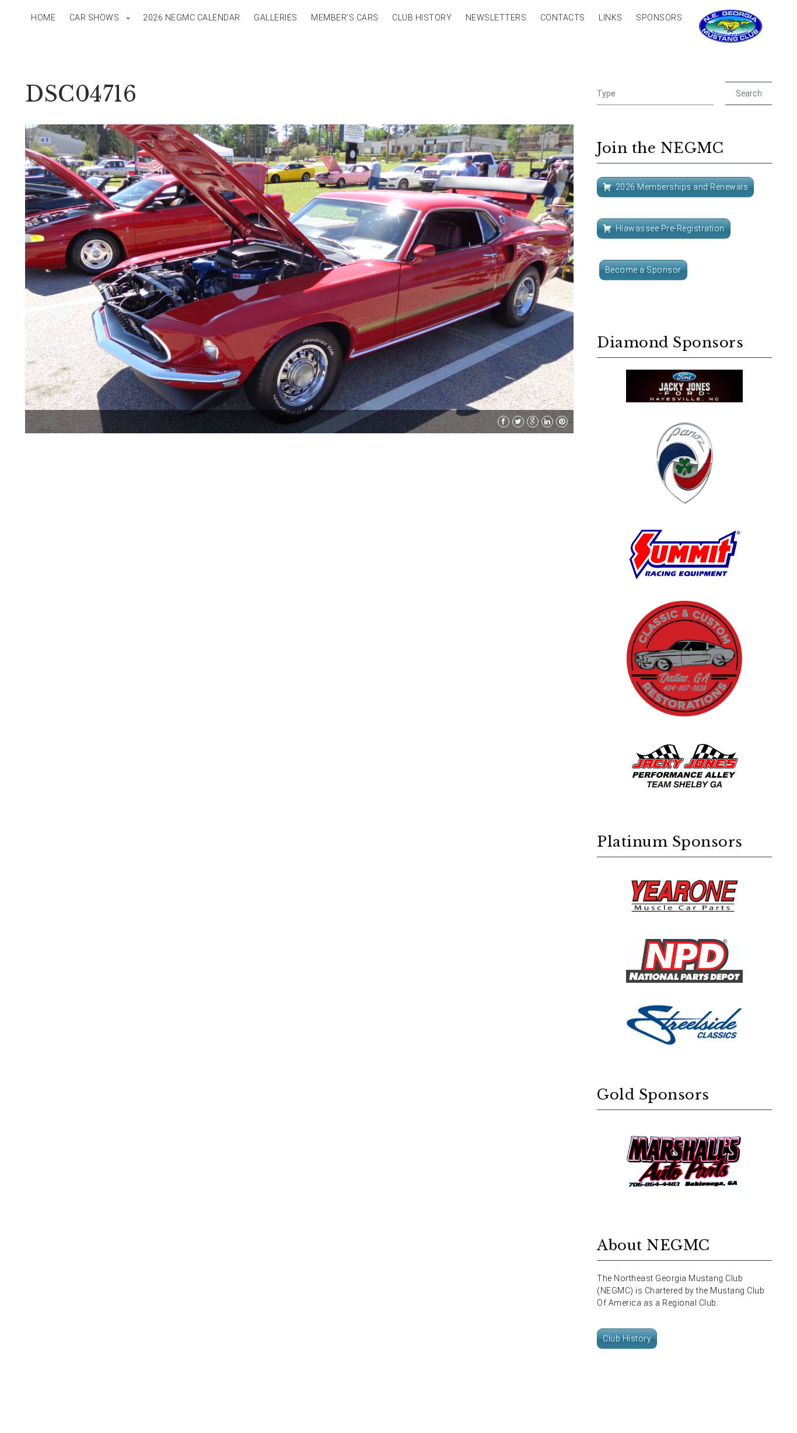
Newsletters (496, 17)
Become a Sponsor (643, 269)
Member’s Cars (345, 17)
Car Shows (94, 17)
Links (611, 17)
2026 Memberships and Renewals (682, 187)
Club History (422, 17)
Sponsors (659, 17)
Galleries (276, 17)
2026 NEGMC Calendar (191, 17)
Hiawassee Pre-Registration (670, 228)
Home (43, 17)
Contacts (562, 17)
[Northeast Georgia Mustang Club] (731, 26)
